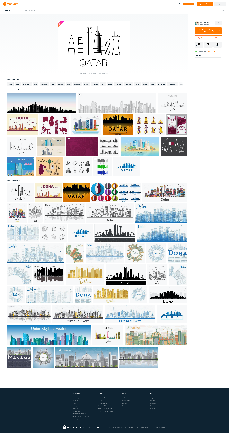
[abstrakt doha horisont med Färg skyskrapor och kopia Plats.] (75, 253)
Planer (180, 4)
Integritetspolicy (144, 427)
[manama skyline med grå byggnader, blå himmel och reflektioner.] (138, 357)
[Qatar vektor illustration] (20, 192)
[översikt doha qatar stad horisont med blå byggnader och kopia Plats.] (156, 253)
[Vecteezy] (10, 4)
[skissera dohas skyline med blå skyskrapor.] (161, 213)
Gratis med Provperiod (208, 31)
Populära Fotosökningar (105, 408)
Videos (40, 4)
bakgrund (128, 84)
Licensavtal (101, 398)
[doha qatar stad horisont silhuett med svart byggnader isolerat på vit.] (168, 294)
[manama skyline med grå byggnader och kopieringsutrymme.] (19, 357)
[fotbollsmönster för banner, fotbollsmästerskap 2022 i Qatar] (82, 146)
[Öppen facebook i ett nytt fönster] (80, 427)
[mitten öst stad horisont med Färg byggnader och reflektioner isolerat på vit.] (29, 314)
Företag (74, 406)
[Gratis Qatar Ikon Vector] (78, 166)
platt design (172, 84)
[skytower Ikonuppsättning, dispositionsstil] (53, 233)
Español (152, 400)
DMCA (100, 400)
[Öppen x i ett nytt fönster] (95, 427)
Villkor (136, 427)
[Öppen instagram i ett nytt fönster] (83, 427)
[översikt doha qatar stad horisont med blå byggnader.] (35, 253)
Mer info (198, 55)
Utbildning (75, 408)
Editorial (49, 4)
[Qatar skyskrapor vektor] (150, 124)
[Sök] (218, 10)
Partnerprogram (103, 403)
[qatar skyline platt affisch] (140, 146)
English (152, 398)
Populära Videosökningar (105, 411)
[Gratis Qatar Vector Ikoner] (174, 146)
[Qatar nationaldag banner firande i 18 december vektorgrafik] (176, 124)
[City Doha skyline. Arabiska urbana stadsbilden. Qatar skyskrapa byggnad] (41, 103)
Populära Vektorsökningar (106, 406)
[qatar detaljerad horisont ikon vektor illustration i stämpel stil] (114, 233)
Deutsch (152, 406)
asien (110, 84)
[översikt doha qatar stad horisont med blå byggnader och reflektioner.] (105, 253)
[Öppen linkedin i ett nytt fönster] (86, 427)
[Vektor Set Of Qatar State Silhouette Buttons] (104, 192)
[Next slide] (185, 84)
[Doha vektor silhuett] (22, 124)
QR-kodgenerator (77, 419)
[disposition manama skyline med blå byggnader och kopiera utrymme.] (138, 294)
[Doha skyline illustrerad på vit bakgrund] (102, 166)
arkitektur (44, 84)
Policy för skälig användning (157, 427)
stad (35, 84)
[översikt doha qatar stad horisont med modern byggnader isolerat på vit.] (110, 213)
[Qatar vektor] (54, 124)
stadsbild (118, 84)
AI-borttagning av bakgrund (80, 416)
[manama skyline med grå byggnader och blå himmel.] (86, 357)
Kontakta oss (126, 400)
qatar (10, 84)
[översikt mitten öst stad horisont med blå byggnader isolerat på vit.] (130, 314)
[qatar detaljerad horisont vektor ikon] (126, 274)
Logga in (220, 4)
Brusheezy (75, 398)
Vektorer (23, 4)
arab (152, 84)
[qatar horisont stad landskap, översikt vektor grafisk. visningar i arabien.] (126, 166)
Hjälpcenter (125, 398)
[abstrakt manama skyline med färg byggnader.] (156, 335)
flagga (145, 84)
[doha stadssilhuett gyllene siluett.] (85, 274)
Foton (32, 4)
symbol (86, 84)
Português (153, 403)
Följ (219, 24)
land (68, 84)
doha (17, 84)
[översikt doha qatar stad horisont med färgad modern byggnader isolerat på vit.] (17, 213)
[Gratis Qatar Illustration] (20, 166)
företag (95, 84)
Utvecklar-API (76, 411)
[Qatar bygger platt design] (51, 146)
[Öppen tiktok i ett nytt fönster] (92, 427)
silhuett (60, 84)
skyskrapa (161, 84)
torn (103, 84)
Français (152, 408)
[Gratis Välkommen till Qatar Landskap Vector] (86, 124)
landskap (77, 84)
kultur (137, 84)
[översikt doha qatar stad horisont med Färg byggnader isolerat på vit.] (164, 192)
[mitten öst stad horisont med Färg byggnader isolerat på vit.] (77, 314)
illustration (26, 84)
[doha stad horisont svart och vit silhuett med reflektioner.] (48, 274)
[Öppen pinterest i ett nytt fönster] (89, 427)
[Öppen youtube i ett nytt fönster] (98, 427)
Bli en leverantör (127, 406)
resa (52, 84)
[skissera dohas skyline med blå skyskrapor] (49, 294)
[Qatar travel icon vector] (49, 166)
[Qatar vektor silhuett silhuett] (118, 124)
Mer (57, 4)
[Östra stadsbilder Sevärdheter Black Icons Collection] (109, 146)
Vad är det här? (211, 51)
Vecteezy (75, 400)
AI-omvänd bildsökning (79, 413)
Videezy (74, 403)
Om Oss (124, 403)
